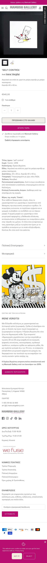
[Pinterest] (15, 418)
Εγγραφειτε (10, 514)
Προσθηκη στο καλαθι (23, 120)
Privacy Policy (19, 551)
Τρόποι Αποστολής (9, 470)
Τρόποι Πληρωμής (9, 466)
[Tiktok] (11, 418)
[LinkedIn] (20, 418)
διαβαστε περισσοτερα (15, 372)
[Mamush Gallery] (23, 8)
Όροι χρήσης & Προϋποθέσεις (13, 480)
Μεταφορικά (8, 253)
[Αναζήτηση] (7, 7)
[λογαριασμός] (39, 7)
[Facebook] (3, 418)
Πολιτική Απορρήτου (9, 473)
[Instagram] (7, 418)
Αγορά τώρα (23, 128)
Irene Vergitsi (13, 74)
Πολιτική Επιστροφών (12, 245)
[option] (23, 34)
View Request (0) (45, 15)
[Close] (45, 542)
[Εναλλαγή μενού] (2, 7)
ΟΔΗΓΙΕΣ (5, 398)
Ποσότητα (6, 105)
